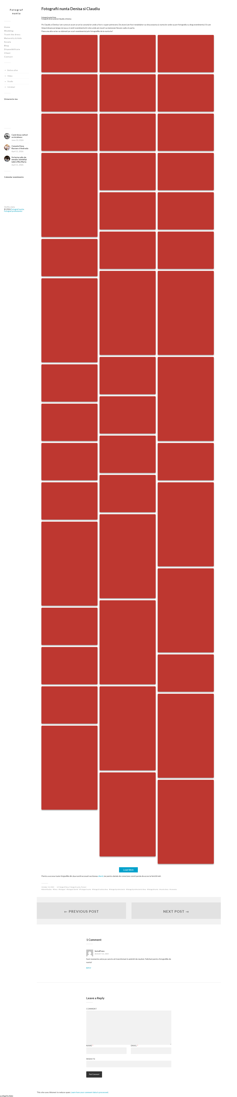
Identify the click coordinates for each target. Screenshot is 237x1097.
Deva (55, 889)
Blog (6, 45)
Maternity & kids (13, 38)
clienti (100, 876)
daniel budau (47, 889)
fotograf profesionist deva (136, 889)
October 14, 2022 (47, 887)
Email (134, 1046)
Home (7, 27)
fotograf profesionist (117, 889)
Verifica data (9, 207)
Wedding (8, 31)
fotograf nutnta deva (100, 889)
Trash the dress (12, 34)
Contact (8, 56)
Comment (91, 1009)
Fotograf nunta (16, 11)
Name (89, 1046)
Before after (12, 70)
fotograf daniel (72, 889)
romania (173, 889)
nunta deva (164, 889)
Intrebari (11, 87)
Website (90, 1059)
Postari (83, 887)
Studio (10, 81)
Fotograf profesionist (13, 211)
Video (9, 76)
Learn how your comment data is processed (89, 1092)
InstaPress (100, 951)
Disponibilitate (12, 49)
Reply (88, 968)
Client (7, 53)
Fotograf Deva (64, 887)
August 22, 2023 (102, 954)
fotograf (62, 889)
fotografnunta (153, 889)
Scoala (7, 42)
